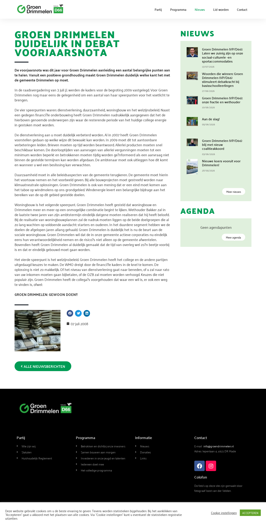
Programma (178, 9)
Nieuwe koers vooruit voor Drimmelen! (221, 163)
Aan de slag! (211, 119)
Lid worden (221, 9)
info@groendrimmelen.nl (218, 446)
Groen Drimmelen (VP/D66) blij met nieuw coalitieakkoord (222, 144)
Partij (158, 9)
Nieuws (200, 9)
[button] (70, 313)
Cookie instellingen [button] (224, 512)
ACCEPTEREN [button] (250, 512)
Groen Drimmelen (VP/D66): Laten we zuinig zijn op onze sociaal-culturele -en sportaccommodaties (222, 55)
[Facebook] (199, 466)
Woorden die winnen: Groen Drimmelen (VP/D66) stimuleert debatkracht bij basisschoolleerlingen (222, 80)
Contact (242, 9)
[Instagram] (211, 466)
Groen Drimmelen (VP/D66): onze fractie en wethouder (222, 100)
